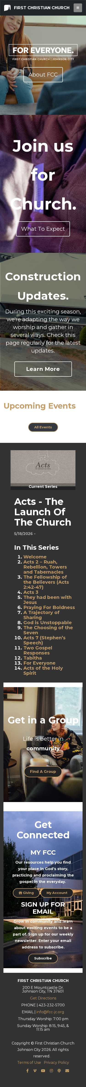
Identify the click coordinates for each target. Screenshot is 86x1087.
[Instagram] (51, 1071)
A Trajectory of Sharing (41, 615)
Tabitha (32, 658)
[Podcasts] (59, 1071)
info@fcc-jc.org (50, 1012)
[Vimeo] (34, 1071)
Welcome (35, 557)
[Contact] (67, 1071)
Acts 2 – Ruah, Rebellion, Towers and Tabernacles (45, 567)
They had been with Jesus (47, 600)
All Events (43, 427)
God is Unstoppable (47, 622)
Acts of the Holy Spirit (43, 670)
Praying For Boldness (49, 607)
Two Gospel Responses (37, 650)
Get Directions (43, 998)
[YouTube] (43, 1071)
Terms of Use (29, 1062)
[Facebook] (27, 1071)
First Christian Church (41, 7)
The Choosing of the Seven (48, 630)
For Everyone (39, 663)
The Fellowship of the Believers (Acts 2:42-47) (46, 582)
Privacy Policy (56, 1062)
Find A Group (43, 771)
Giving (28, 893)
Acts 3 (30, 592)
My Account (57, 893)
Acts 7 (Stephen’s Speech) (44, 640)
